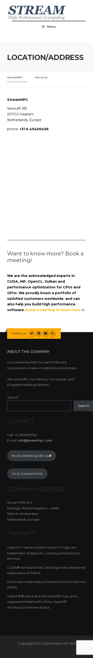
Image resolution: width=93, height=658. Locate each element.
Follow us (19, 333)
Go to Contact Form (27, 473)
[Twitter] (32, 333)
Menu (51, 26)
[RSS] (53, 333)
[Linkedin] (38, 333)
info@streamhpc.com (35, 440)
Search (12, 397)
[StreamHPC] (37, 12)
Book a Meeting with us (30, 456)
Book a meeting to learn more (53, 310)
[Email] (45, 333)
